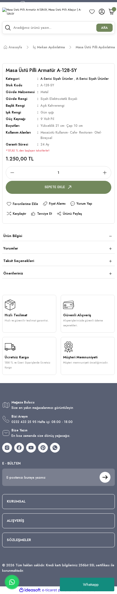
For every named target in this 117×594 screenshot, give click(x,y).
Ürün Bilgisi (12, 235)
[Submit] (105, 477)
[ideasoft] (30, 590)
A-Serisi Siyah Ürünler (57, 78)
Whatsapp (90, 584)
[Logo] (43, 12)
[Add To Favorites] (22, 203)
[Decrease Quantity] (11, 172)
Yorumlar (10, 248)
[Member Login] (101, 11)
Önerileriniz (13, 273)
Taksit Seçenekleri (18, 260)
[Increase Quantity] (106, 172)
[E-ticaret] (58, 590)
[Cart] (111, 11)
